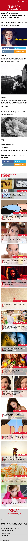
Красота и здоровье (7, 530)
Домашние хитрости (7, 538)
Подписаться (22, 1)
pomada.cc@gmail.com (14, 517)
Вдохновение (5, 540)
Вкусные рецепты (6, 533)
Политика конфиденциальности (10, 528)
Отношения (5, 535)
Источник (2, 167)
